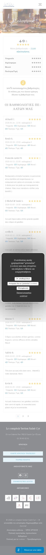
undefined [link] (23, 296)
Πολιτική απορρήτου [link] (24, 293)
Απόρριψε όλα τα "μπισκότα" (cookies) (23, 283)
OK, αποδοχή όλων (23, 279)
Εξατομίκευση (23, 288)
